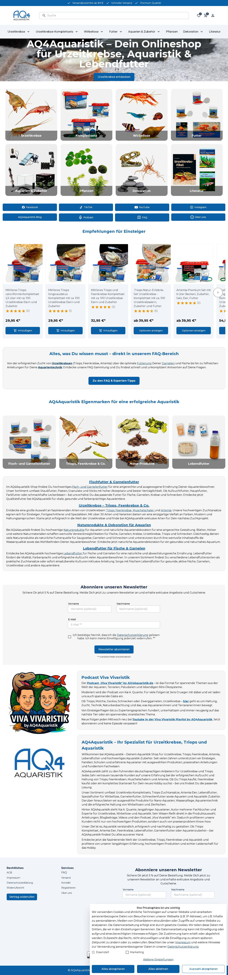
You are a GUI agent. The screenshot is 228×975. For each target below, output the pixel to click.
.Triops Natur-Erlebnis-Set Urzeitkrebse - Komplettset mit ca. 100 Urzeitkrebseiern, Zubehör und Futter (149, 298)
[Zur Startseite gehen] (21, 15)
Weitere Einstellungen (158, 959)
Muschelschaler (144, 510)
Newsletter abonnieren (114, 649)
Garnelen (168, 363)
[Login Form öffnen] (212, 15)
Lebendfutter (73, 553)
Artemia (166, 510)
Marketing (137, 952)
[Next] (218, 292)
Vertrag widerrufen (21, 896)
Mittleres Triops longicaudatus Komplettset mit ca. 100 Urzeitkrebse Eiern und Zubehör (64, 298)
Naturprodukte (74, 529)
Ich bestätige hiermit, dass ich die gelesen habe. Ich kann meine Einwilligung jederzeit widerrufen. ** (116, 636)
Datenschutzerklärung (132, 635)
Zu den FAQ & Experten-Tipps (114, 380)
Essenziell (102, 952)
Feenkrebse (124, 510)
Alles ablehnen (158, 968)
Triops (110, 510)
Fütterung (144, 363)
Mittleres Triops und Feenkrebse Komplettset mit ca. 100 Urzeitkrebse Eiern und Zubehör (108, 296)
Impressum (182, 942)
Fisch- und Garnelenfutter (90, 486)
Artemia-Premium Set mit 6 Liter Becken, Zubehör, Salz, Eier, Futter (193, 294)
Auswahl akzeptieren (203, 968)
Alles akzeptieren (113, 968)
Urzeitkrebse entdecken (114, 76)
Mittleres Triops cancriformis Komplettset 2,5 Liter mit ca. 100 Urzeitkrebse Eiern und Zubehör (22, 298)
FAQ (64, 872)
